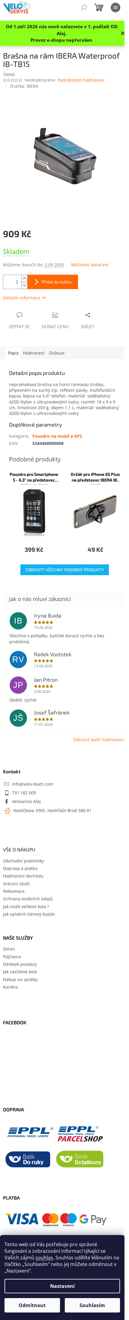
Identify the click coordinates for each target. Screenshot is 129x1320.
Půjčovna (12, 956)
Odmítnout (32, 1305)
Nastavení (62, 1286)
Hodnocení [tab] (34, 353)
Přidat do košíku (57, 281)
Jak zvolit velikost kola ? (26, 906)
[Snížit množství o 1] (24, 285)
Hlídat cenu (55, 326)
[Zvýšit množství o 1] (24, 278)
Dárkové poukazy (20, 964)
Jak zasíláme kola (20, 971)
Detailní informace (21, 298)
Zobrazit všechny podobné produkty (64, 569)
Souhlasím (92, 1305)
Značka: (24, 86)
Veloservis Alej (26, 801)
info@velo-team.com (32, 784)
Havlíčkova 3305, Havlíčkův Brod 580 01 (52, 810)
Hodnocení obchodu (23, 876)
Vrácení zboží (16, 884)
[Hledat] (84, 8)
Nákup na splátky (20, 979)
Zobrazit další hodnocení (98, 739)
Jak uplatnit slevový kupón (29, 914)
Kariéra (10, 987)
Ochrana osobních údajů (28, 899)
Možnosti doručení (90, 264)
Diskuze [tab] (56, 353)
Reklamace (14, 891)
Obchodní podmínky (23, 861)
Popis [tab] (13, 353)
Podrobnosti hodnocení (81, 80)
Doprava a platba (20, 868)
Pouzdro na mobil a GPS (57, 436)
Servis (9, 949)
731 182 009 (24, 793)
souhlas (44, 1257)
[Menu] (116, 8)
